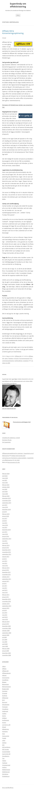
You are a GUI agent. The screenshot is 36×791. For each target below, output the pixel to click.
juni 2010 (4, 612)
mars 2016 (5, 525)
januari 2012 (5, 570)
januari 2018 (5, 516)
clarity (6, 358)
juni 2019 (4, 505)
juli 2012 (4, 559)
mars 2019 (5, 507)
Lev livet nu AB (6, 725)
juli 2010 (4, 610)
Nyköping (5, 731)
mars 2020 (5, 494)
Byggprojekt (5, 689)
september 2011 (6, 579)
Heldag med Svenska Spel (18, 455)
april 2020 (4, 491)
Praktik (4, 738)
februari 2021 (5, 485)
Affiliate (4, 669)
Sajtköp (4, 743)
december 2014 (6, 529)
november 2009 (6, 628)
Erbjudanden (5, 704)
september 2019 (6, 503)
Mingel (4, 727)
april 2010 (4, 617)
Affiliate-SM (18, 356)
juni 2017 (4, 518)
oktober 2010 (6, 603)
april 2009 (4, 644)
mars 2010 (5, 619)
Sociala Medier (6, 752)
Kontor (4, 722)
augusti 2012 (5, 556)
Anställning (5, 680)
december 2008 (6, 653)
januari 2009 (5, 651)
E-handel (4, 693)
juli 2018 (4, 512)
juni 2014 (4, 532)
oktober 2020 (6, 487)
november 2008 (6, 655)
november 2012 (6, 552)
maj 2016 (4, 523)
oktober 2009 (6, 630)
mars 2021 (5, 482)
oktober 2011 (6, 577)
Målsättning (5, 729)
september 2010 (6, 606)
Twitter (4, 760)
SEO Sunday (5, 749)
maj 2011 (4, 588)
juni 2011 (4, 586)
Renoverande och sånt (13, 462)
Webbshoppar (6, 769)
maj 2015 (4, 527)
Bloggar (4, 682)
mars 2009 (5, 646)
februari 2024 (5, 473)
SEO (3, 745)
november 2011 (6, 574)
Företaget (5, 707)
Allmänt (4, 675)
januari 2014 (5, 536)
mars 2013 (5, 543)
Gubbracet (5, 711)
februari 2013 (5, 545)
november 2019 (6, 500)
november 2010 (6, 601)
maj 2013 (4, 541)
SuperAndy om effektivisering (18, 5)
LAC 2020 (16, 460)
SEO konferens (6, 747)
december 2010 (6, 599)
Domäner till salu (6, 440)
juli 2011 (4, 583)
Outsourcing (5, 736)
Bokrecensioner (6, 686)
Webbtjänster (6, 772)
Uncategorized (6, 765)
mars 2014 (5, 534)
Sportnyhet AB (6, 754)
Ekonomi (4, 702)
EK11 (3, 700)
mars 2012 (5, 565)
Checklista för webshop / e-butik (11, 438)
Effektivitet (5, 698)
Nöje (3, 734)
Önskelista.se (5, 776)
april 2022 (4, 476)
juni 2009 (4, 639)
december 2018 (6, 509)
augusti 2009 (5, 635)
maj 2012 (4, 563)
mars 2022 (5, 478)
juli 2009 (4, 637)
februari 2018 (5, 514)
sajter (3, 740)
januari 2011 (5, 597)
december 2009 (6, 626)
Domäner (4, 691)
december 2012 (6, 550)
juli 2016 (4, 521)
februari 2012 (5, 568)
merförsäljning (18, 361)
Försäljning (5, 709)
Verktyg (4, 767)
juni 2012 (4, 561)
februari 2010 (5, 621)
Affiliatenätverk (6, 673)
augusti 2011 (5, 581)
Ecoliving (4, 695)
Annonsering (5, 677)
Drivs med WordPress (7, 787)
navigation (26, 361)
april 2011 (4, 590)
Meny (18, 15)
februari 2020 (5, 496)
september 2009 (6, 633)
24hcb (4, 666)
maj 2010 (4, 615)
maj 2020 (4, 489)
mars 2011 (5, 592)
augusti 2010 (5, 608)
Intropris (16, 358)
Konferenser (5, 720)
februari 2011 (5, 595)
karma (4, 716)
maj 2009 (4, 642)
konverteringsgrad (24, 358)
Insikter (4, 713)
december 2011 (6, 572)
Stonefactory (5, 756)
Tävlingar (4, 763)
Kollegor (4, 718)
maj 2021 (4, 480)
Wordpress (5, 774)
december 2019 (6, 498)
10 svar (4, 38)
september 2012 (6, 554)
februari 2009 (5, 648)
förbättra (10, 358)
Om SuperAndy (6, 442)
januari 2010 (5, 624)
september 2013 (6, 538)
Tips (3, 758)
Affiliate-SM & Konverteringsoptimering (13, 32)
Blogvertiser (5, 684)
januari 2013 (5, 547)
